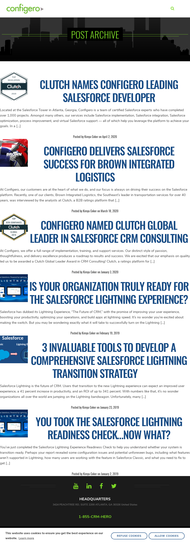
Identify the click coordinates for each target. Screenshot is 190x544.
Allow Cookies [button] (167, 536)
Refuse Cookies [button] (129, 536)
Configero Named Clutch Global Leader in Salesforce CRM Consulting (109, 231)
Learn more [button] (26, 538)
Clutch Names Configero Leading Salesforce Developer (109, 90)
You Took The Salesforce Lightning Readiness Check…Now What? (109, 427)
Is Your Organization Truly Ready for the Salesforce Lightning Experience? (109, 292)
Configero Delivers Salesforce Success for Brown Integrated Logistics (108, 163)
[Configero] (25, 8)
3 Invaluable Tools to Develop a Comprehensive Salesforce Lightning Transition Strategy (109, 360)
